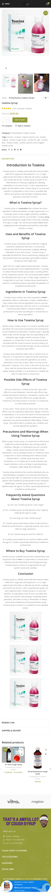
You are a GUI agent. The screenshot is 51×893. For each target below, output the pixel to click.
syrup (47, 217)
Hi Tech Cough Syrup (13, 765)
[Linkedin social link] (17, 149)
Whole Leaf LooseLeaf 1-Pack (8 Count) (26, 887)
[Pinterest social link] (14, 149)
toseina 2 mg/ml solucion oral (26, 137)
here (20, 559)
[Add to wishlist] (22, 750)
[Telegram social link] (20, 149)
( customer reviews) (22, 108)
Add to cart (20, 120)
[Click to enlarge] (6, 68)
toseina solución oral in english (31, 142)
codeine (44, 297)
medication (23, 208)
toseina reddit (12, 142)
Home (4, 98)
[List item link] (25, 839)
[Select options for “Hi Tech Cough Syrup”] (22, 754)
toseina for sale (33, 140)
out (9, 831)
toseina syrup (7, 145)
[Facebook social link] (9, 149)
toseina (10, 137)
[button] (46, 754)
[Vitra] (13, 801)
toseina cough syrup (17, 140)
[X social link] (11, 149)
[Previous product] (43, 98)
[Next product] (48, 98)
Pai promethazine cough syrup (38, 772)
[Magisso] (38, 801)
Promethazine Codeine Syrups (21, 98)
